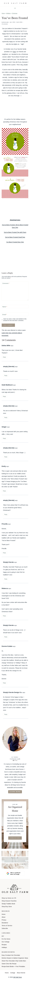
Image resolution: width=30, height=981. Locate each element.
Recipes (4, 944)
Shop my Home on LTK (9, 898)
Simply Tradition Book (8, 903)
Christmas (14, 13)
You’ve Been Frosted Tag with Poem (15, 232)
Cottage (12, 973)
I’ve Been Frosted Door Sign (15, 242)
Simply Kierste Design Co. (12, 692)
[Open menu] (15, 8)
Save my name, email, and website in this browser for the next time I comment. (14, 319)
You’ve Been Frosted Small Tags (15, 237)
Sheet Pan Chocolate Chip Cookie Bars (14, 961)
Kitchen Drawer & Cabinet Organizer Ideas (15, 958)
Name (4, 306)
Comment (5, 283)
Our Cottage (5, 942)
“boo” (14, 51)
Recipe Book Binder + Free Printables (13, 966)
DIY (3, 936)
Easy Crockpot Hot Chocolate (11, 955)
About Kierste (21, 973)
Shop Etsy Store (7, 906)
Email (4, 314)
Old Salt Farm (17, 977)
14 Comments (5, 24)
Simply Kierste (8, 562)
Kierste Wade (6, 22)
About (3, 917)
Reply (4, 357)
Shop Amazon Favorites (9, 901)
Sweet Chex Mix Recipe (9, 963)
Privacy (4, 920)
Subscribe (5, 928)
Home (3, 13)
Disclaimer (5, 923)
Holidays (8, 13)
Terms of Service (7, 925)
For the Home (6, 939)
